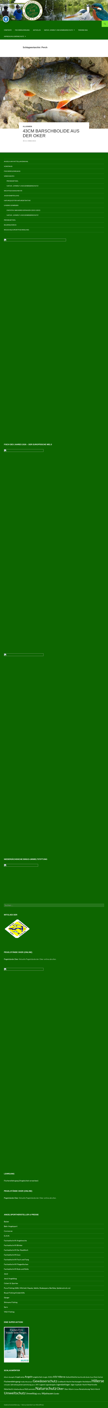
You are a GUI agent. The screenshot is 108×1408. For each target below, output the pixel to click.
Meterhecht (8, 1389)
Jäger (72, 1385)
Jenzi (6, 1274)
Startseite (8, 30)
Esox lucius (98, 1377)
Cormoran (8, 1231)
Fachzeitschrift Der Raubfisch (16, 1250)
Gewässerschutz (45, 1381)
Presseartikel (12, 181)
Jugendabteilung (11, 196)
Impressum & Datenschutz (14, 36)
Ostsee (76, 1389)
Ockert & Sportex (11, 1283)
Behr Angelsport (10, 1226)
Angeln (29, 1376)
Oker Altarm (69, 1389)
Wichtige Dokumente (13, 191)
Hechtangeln (77, 1382)
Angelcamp (19, 1377)
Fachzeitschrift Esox (12, 1255)
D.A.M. (7, 1236)
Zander (56, 1394)
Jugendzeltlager (63, 1384)
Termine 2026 (83, 30)
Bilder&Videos (10, 225)
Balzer (6, 1221)
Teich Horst (95, 1389)
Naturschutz (45, 1388)
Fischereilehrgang (22, 30)
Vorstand (8, 166)
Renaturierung (84, 1389)
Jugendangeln (50, 1385)
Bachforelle (81, 1377)
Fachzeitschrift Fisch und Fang (16, 1259)
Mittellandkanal (18, 1389)
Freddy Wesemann (26, 1382)
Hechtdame (86, 1382)
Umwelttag (31, 1393)
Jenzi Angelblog (10, 1278)
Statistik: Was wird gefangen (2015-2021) (23, 210)
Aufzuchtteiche (71, 1377)
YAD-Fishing (9, 1312)
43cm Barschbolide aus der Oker (51, 133)
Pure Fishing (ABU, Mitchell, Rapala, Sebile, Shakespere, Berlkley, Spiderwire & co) (37, 1288)
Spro (6, 1307)
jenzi (33, 1385)
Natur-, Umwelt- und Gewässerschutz (58, 30)
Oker (60, 1388)
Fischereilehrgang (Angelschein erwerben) (21, 1181)
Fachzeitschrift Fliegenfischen (16, 1264)
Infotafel (7, 1385)
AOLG (50, 1377)
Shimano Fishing (10, 1302)
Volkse (39, 1394)
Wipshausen (47, 1393)
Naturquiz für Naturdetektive (17, 200)
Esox (91, 1377)
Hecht (68, 1381)
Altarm (6, 1377)
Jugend (42, 1385)
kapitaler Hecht (81, 1385)
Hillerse (98, 1381)
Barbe (88, 1377)
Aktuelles (37, 30)
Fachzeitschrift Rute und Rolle (16, 1269)
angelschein (38, 1377)
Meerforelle (92, 1385)
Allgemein (27, 126)
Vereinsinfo (9, 176)
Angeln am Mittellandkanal (16, 161)
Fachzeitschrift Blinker (13, 1245)
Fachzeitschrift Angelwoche (15, 1240)
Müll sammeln (29, 1389)
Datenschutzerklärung (11, 1405)
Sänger (6, 1297)
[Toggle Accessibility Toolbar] (6, 19)
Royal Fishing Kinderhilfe (14, 1293)
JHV (37, 1385)
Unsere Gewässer (11, 205)
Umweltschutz (15, 1393)
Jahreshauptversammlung (20, 1384)
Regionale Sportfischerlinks (16, 230)
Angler (45, 1377)
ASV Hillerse (59, 1377)
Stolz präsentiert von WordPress (32, 1405)
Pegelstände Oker (11, 959)
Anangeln (12, 1377)
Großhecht (62, 1382)
